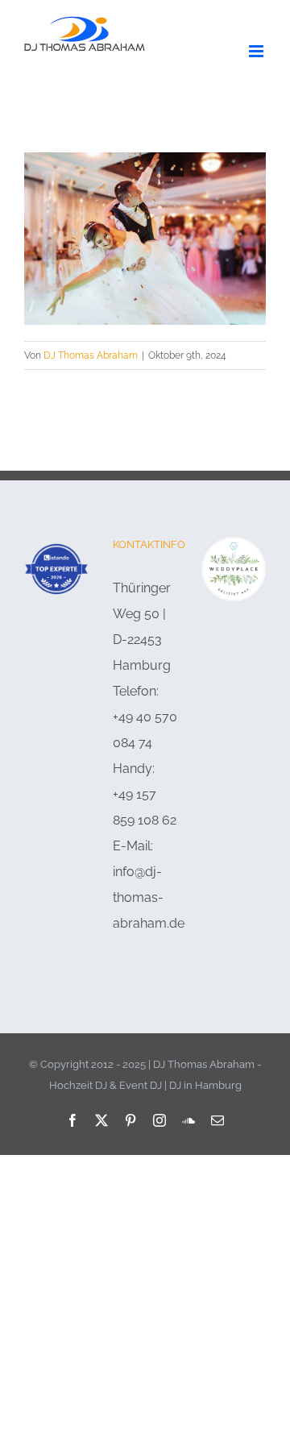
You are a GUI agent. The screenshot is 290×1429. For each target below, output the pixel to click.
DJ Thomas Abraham (91, 355)
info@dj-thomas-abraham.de (148, 897)
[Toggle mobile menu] (257, 51)
